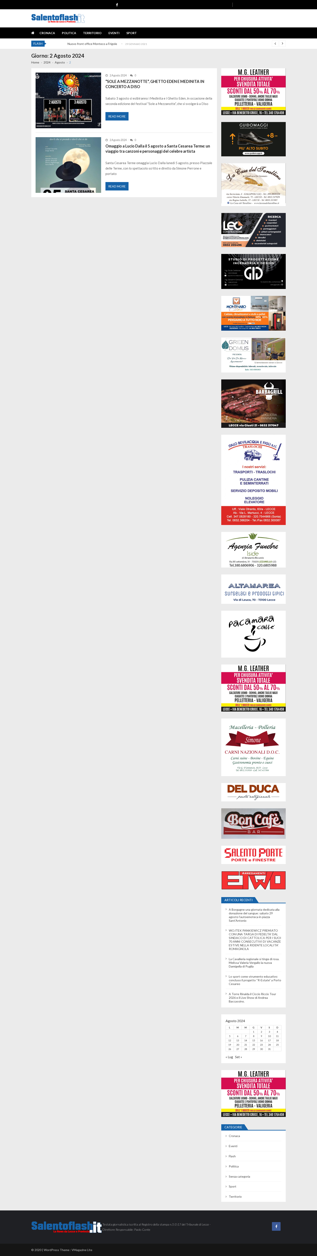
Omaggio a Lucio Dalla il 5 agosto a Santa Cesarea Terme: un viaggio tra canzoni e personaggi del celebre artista (157, 149)
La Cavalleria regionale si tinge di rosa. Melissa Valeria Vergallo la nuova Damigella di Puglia (254, 962)
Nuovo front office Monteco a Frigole (92, 42)
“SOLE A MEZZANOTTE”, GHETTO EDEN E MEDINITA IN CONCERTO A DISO (154, 84)
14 (245, 1040)
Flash (232, 1156)
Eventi (113, 33)
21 (245, 1044)
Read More (117, 116)
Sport (131, 33)
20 (237, 1044)
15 (253, 1040)
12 (229, 1040)
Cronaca (47, 33)
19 (229, 1044)
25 (277, 1044)
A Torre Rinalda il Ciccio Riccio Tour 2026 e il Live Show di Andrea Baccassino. (252, 997)
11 (277, 1036)
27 (237, 1049)
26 (229, 1049)
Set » (238, 1057)
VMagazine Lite (82, 1250)
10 (269, 1036)
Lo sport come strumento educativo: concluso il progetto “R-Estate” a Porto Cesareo (255, 980)
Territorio (92, 33)
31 (269, 1049)
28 (245, 1049)
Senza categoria (239, 1176)
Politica (69, 33)
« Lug (229, 1057)
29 (253, 1049)
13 (237, 1040)
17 (269, 1040)
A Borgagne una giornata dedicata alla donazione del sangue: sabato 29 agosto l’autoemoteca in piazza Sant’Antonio (254, 915)
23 (261, 1044)
